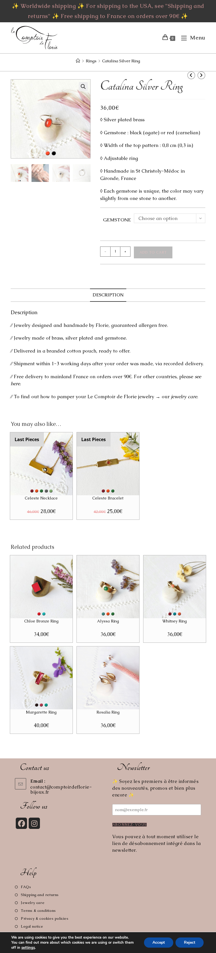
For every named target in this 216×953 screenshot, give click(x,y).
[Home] (78, 60)
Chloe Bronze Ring (41, 621)
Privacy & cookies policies (44, 918)
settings (28, 947)
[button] (83, 86)
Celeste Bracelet (107, 498)
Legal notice (32, 926)
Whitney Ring (174, 621)
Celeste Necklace (41, 498)
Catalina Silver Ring (121, 60)
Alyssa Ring (108, 621)
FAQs (26, 886)
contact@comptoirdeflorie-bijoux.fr (61, 789)
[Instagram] (34, 823)
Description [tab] (108, 295)
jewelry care (184, 396)
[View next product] (201, 75)
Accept (158, 942)
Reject (189, 942)
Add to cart (153, 252)
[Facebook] (21, 823)
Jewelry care (32, 902)
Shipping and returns (40, 894)
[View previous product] (191, 75)
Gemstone (117, 220)
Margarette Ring (41, 712)
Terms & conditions (38, 910)
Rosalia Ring (108, 712)
